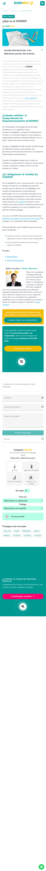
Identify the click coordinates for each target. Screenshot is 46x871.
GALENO (27, 536)
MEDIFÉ (7, 536)
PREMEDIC (26, 531)
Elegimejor (6, 11)
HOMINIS (16, 536)
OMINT (36, 531)
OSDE (16, 531)
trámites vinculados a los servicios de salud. (21, 218)
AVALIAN (7, 531)
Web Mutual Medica (15, 260)
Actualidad (15, 11)
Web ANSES (12, 256)
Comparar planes (23, 348)
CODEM (21, 202)
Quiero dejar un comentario (23, 320)
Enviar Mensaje (23, 433)
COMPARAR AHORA (21, 596)
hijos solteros (31, 98)
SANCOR (37, 536)
